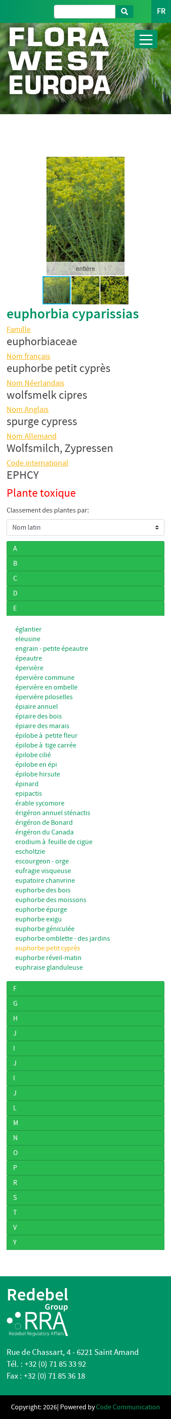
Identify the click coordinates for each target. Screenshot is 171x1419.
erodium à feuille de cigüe (54, 842)
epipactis (28, 793)
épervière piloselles (44, 697)
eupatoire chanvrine (45, 880)
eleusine (27, 639)
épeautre (28, 658)
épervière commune (45, 677)
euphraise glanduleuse (49, 967)
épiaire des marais (42, 726)
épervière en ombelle (46, 687)
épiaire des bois (38, 716)
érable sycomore (39, 803)
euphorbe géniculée (45, 928)
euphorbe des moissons (50, 899)
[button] (14, 216)
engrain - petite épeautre (51, 648)
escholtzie (30, 851)
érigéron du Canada (44, 832)
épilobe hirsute (37, 774)
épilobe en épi (36, 764)
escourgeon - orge (42, 861)
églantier (28, 629)
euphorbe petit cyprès (47, 948)
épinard (27, 784)
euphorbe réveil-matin (48, 957)
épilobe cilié (33, 755)
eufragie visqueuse (43, 871)
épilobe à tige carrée (45, 745)
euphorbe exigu (38, 919)
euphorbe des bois (43, 890)
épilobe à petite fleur (46, 735)
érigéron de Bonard (44, 822)
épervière (29, 668)
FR (161, 11)
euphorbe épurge (41, 909)
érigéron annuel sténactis (52, 813)
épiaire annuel (36, 706)
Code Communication (128, 1407)
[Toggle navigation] (146, 39)
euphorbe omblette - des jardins (62, 938)
